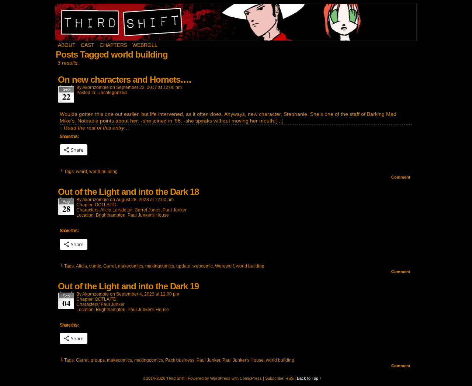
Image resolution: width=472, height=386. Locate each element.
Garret (109, 266)
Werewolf (224, 266)
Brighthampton (110, 215)
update (183, 266)
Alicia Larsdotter (116, 210)
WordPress (220, 378)
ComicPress (251, 378)
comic (95, 266)
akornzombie (95, 87)
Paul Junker (175, 210)
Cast (87, 45)
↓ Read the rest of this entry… (94, 128)
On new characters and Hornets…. (124, 80)
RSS (289, 378)
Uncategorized (112, 92)
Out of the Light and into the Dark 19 (128, 286)
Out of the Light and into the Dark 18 (128, 192)
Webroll (144, 45)
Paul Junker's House (148, 215)
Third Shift (236, 22)
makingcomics (159, 266)
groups (98, 360)
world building (103, 171)
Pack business (179, 360)
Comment (401, 177)
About (67, 45)
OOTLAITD (106, 204)
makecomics (130, 266)
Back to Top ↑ (309, 378)
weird (81, 171)
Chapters (113, 45)
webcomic (202, 266)
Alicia (81, 266)
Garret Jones (147, 210)
